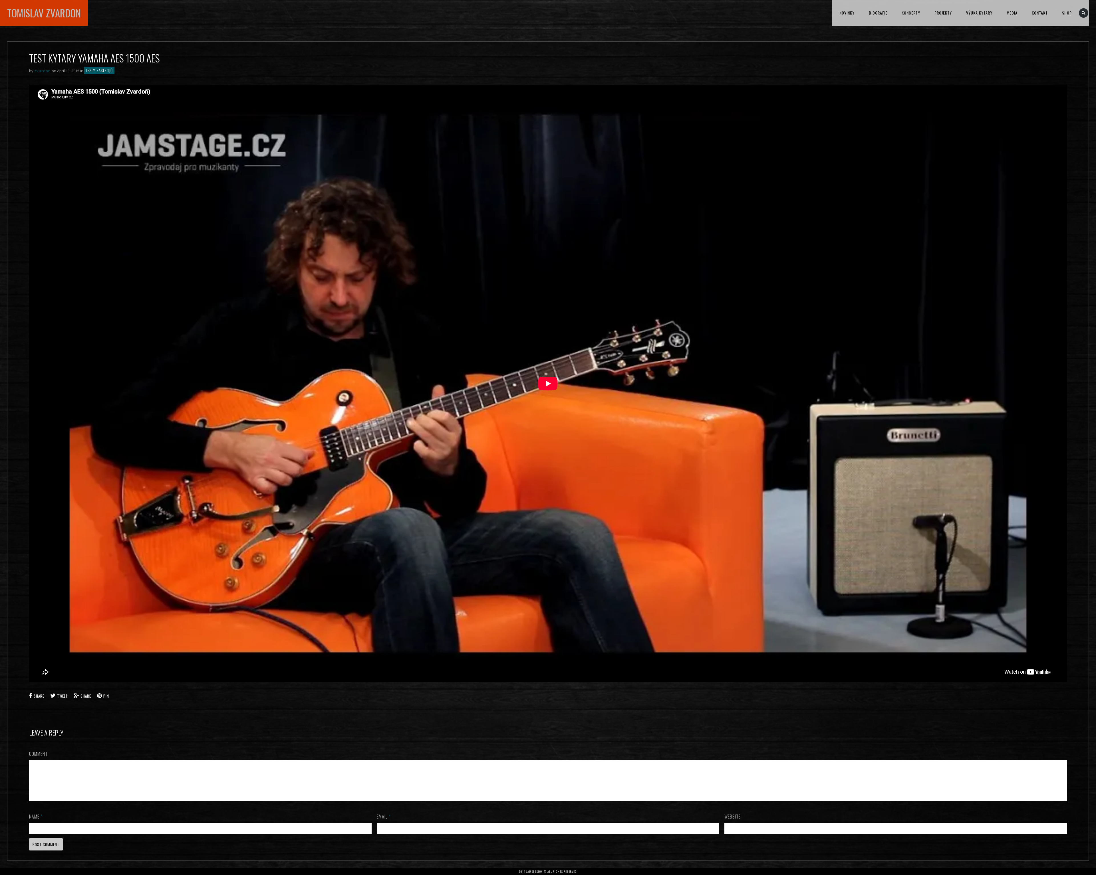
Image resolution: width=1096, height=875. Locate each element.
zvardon (42, 70)
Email (384, 816)
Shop (1067, 13)
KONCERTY (911, 13)
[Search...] (1084, 13)
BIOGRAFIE (878, 13)
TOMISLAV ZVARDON (44, 12)
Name (36, 816)
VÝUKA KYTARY (979, 13)
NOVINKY (847, 13)
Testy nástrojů (99, 70)
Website (732, 816)
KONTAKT (1040, 13)
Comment (38, 753)
